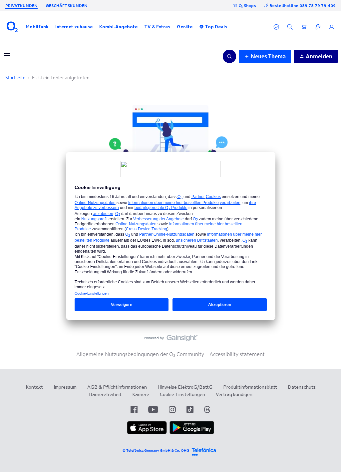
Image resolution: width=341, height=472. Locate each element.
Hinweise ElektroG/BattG (185, 387)
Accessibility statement (237, 354)
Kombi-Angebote (118, 26)
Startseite (15, 77)
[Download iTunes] (147, 432)
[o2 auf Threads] (207, 409)
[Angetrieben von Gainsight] (170, 340)
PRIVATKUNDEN (21, 5)
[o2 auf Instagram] (172, 409)
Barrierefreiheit (105, 394)
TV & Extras (157, 26)
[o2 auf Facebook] (134, 409)
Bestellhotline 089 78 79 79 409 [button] (302, 5)
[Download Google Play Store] (192, 432)
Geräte (184, 26)
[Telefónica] (203, 450)
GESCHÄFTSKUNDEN (67, 5)
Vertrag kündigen (234, 394)
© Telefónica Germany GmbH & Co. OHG (156, 450)
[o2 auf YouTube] (153, 409)
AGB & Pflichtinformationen (117, 387)
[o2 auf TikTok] (189, 409)
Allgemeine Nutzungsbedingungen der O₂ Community (140, 354)
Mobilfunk (37, 26)
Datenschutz (302, 387)
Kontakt (34, 387)
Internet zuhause (74, 26)
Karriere (140, 394)
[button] (37, 26)
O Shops (247, 5)
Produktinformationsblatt (250, 387)
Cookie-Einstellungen (182, 394)
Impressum (65, 387)
